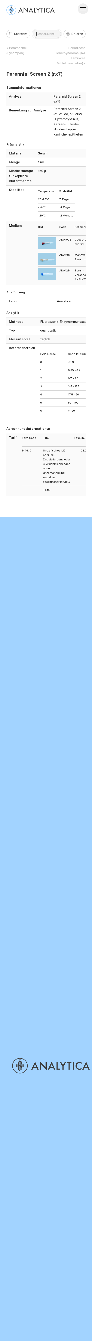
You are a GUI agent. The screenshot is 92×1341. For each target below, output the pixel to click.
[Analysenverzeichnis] (30, 10)
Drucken (77, 34)
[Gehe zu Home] (51, 1065)
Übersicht (20, 34)
